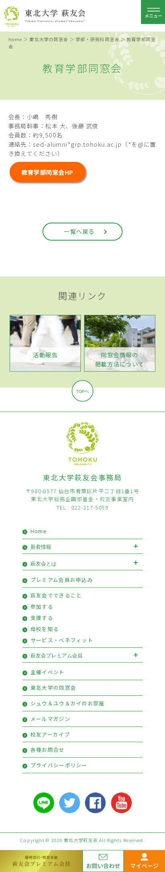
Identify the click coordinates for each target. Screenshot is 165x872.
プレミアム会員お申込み (61, 579)
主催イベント (47, 672)
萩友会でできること (56, 595)
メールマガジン (50, 719)
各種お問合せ (47, 749)
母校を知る (44, 629)
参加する (41, 606)
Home (38, 531)
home (15, 39)
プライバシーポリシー (59, 765)
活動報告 (45, 354)
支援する (41, 617)
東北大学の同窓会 (48, 39)
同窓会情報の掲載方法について (120, 359)
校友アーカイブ (50, 734)
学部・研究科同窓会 (97, 39)
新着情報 (40, 547)
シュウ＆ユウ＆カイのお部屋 (67, 703)
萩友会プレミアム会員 (56, 656)
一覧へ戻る (79, 231)
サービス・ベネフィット (61, 640)
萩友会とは (43, 564)
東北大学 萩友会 (55, 12)
